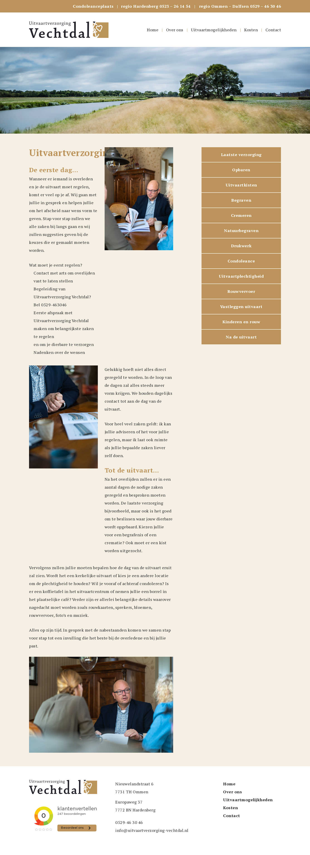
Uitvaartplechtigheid (241, 276)
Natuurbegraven (241, 230)
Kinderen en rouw (241, 321)
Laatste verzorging (241, 154)
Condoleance (241, 261)
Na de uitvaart (241, 337)
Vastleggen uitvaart (241, 306)
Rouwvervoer (241, 291)
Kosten (251, 29)
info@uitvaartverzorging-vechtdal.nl (152, 830)
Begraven (241, 200)
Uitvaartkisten (241, 185)
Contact (273, 29)
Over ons (174, 29)
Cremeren (241, 215)
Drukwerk (241, 245)
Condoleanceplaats (93, 6)
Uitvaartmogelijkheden (214, 29)
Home (152, 29)
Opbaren (241, 169)
